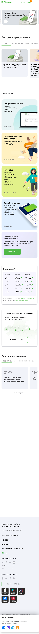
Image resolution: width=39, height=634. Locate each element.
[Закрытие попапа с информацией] (36, 617)
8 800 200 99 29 (10, 526)
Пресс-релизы (7, 361)
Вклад (14, 43)
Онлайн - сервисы (13, 584)
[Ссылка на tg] (12, 627)
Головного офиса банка (21, 300)
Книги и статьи (24, 361)
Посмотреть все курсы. (27, 298)
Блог (15, 361)
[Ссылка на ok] (17, 627)
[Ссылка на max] (8, 627)
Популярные (6, 43)
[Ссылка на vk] (3, 627)
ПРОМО (20, 43)
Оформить (6, 21)
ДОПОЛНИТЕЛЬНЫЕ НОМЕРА (11, 530)
